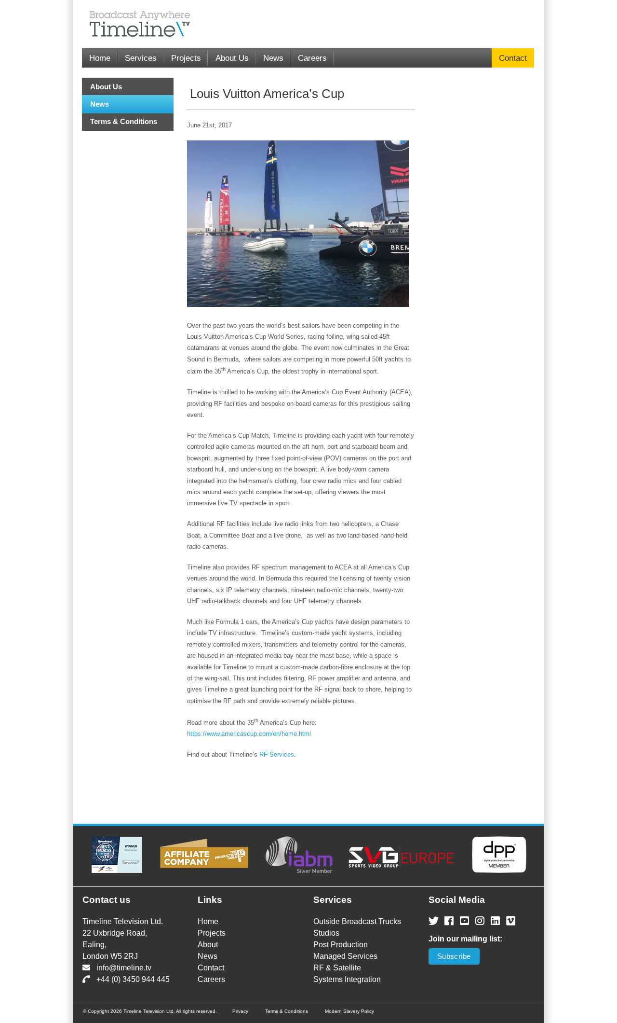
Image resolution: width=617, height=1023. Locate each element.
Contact (513, 58)
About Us (232, 58)
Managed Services (345, 956)
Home (99, 58)
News (273, 58)
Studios (326, 933)
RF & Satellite (337, 968)
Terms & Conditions (123, 121)
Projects (186, 58)
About (208, 944)
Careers (312, 58)
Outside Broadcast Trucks (357, 921)
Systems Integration (347, 979)
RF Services (276, 754)
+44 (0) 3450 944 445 (133, 979)
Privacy (240, 1011)
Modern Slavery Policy (349, 1011)
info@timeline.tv (123, 968)
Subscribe (454, 956)
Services (141, 58)
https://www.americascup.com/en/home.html (249, 733)
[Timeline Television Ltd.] (135, 24)
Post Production (340, 944)
